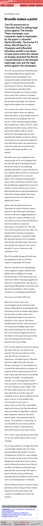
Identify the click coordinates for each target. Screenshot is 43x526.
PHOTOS (31, 5)
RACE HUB (9, 5)
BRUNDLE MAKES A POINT (10, 516)
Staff (27, 524)
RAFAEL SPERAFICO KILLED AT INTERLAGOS (15, 513)
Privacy (27, 522)
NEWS (17, 5)
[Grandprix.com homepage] (35, 524)
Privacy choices (19, 524)
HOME (3, 5)
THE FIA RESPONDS (8, 511)
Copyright (21, 522)
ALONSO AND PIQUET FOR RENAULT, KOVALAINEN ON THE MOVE (18, 509)
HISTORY (39, 5)
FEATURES (23, 5)
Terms (15, 522)
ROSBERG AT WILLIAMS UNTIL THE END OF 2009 (17, 514)
